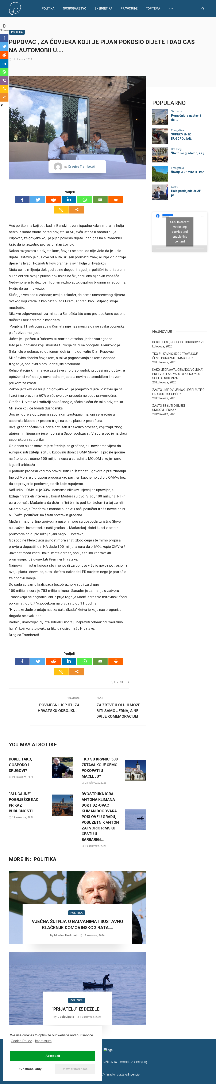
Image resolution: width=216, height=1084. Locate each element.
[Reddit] (53, 199)
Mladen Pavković (65, 935)
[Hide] (1, 105)
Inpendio (134, 1074)
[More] (76, 209)
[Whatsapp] (84, 199)
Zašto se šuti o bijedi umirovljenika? (168, 408)
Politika (48, 8)
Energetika (103, 8)
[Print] (115, 199)
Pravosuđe (129, 8)
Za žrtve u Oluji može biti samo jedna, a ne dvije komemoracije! (118, 711)
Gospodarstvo (74, 8)
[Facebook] (22, 199)
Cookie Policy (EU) (133, 1062)
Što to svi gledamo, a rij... (189, 153)
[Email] (100, 199)
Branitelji (176, 149)
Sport (174, 186)
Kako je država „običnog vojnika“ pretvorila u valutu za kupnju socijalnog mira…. (177, 374)
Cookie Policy (21, 1041)
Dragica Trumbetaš (81, 166)
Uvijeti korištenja (103, 1062)
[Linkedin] (69, 199)
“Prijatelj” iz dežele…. (77, 1009)
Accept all (53, 1055)
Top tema (153, 8)
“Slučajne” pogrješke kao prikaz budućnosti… (24, 802)
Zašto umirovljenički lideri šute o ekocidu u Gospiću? (178, 392)
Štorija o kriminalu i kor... (188, 172)
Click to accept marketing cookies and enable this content (179, 231)
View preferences (75, 1068)
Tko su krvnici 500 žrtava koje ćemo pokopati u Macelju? (100, 767)
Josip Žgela (66, 1016)
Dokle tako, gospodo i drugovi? (20, 765)
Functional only (30, 1068)
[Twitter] (37, 199)
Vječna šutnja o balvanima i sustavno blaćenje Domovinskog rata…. (77, 924)
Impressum (43, 1041)
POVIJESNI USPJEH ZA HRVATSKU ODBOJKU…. (59, 708)
